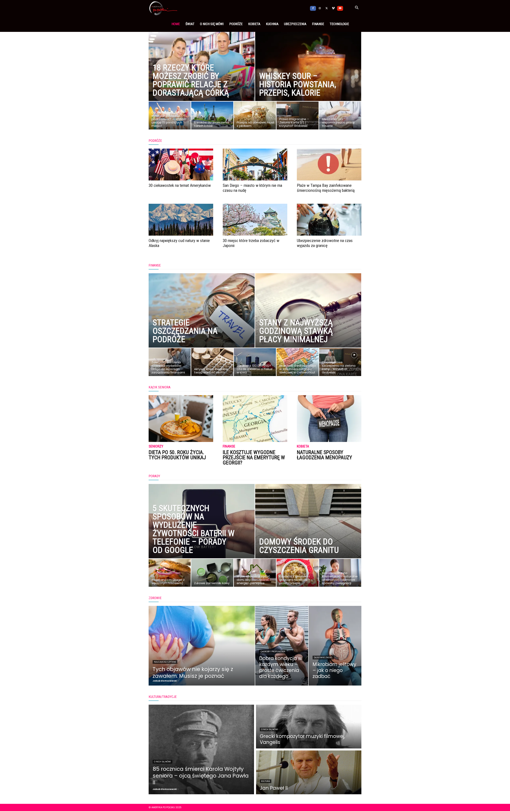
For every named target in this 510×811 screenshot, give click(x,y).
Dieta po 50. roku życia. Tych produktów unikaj (177, 454)
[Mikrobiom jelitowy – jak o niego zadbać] (335, 646)
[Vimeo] (333, 8)
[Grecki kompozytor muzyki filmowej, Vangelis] (308, 726)
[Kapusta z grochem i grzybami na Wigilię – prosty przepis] (298, 574)
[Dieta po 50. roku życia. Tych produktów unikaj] (181, 418)
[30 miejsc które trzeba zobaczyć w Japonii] (255, 220)
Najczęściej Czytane (165, 661)
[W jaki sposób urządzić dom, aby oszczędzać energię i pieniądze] (255, 574)
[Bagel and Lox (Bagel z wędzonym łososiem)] (170, 574)
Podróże (236, 24)
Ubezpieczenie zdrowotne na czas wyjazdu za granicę (325, 243)
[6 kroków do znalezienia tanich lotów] (212, 116)
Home (176, 24)
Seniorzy (156, 446)
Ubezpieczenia (295, 24)
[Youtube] (340, 8)
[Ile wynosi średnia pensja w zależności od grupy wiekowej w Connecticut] (298, 363)
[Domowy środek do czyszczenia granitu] (308, 530)
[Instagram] (320, 8)
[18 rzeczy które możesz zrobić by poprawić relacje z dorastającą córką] (202, 73)
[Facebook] (313, 8)
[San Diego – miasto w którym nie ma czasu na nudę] (255, 164)
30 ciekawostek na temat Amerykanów (180, 185)
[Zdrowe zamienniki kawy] (212, 574)
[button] (356, 8)
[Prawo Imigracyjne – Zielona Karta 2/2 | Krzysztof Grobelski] (298, 116)
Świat (189, 24)
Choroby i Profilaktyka (273, 651)
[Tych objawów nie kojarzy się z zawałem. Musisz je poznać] (202, 646)
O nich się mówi (212, 24)
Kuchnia (272, 24)
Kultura (265, 781)
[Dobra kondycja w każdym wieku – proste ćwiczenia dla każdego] (281, 646)
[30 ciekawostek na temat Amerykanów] (181, 164)
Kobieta (254, 24)
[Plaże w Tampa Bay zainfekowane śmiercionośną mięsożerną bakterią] (329, 164)
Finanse (318, 24)
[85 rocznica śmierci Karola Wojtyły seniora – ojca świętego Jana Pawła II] (201, 749)
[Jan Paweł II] (308, 772)
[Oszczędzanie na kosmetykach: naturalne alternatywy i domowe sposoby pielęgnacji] (340, 574)
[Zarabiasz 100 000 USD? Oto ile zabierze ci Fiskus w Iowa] (255, 363)
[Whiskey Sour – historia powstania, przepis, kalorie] (308, 73)
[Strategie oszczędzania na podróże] (202, 319)
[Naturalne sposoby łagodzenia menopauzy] (329, 418)
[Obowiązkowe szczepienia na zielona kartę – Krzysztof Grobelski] (340, 363)
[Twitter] (327, 8)
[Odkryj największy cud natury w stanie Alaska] (181, 220)
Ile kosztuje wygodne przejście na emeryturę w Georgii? (254, 457)
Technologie (339, 24)
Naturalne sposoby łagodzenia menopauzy (324, 454)
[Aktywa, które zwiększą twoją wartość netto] (212, 363)
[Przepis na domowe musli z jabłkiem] (255, 116)
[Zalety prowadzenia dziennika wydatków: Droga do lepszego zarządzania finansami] (170, 363)
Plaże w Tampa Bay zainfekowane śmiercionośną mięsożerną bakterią (326, 188)
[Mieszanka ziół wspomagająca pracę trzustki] (340, 116)
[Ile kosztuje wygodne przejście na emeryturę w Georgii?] (255, 418)
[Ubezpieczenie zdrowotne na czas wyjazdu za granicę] (329, 220)
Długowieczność (323, 657)
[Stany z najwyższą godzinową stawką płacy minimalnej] (308, 319)
